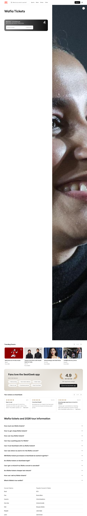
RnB (5, 507)
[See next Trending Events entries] (81, 344)
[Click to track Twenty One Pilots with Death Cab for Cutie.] (40, 349)
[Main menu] (82, 2)
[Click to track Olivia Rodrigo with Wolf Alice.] (60, 349)
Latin (5, 514)
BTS (37, 491)
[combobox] (19, 2)
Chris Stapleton (40, 499)
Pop (5, 495)
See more (25, 407)
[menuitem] (32, 2)
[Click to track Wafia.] (83, 8)
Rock (5, 491)
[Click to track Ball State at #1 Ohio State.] (21, 349)
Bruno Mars (39, 495)
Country (6, 499)
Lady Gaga (39, 510)
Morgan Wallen (40, 507)
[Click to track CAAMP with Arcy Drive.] (80, 349)
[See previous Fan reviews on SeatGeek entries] (74, 394)
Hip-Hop (6, 503)
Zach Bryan (39, 514)
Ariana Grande (40, 503)
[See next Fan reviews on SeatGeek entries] (81, 394)
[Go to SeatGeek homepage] (6, 2)
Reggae (6, 510)
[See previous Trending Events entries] (74, 344)
